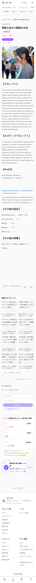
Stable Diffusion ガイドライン (25, 379)
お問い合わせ (24, 546)
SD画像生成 (6, 31)
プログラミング (23, 7)
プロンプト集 (6, 7)
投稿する (19, 405)
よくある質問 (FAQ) (26, 549)
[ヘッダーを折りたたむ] (18, 14)
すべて (14, 7)
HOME (4, 19)
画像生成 (5, 519)
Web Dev (9, 19)
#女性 (9, 42)
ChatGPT (22, 11)
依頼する (5, 556)
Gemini (13, 11)
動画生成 (5, 526)
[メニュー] (32, 2)
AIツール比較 (24, 513)
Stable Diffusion (8, 39)
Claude (31, 11)
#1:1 (4, 42)
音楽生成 (5, 530)
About (22, 543)
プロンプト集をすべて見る (12, 373)
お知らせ (5, 546)
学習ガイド (5, 549)
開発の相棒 (5, 560)
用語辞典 (5, 553)
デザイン (5, 533)
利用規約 (23, 553)
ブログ (4, 543)
